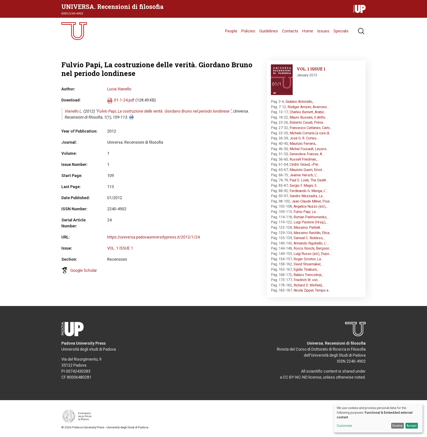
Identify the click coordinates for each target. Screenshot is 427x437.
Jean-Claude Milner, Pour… (312, 201)
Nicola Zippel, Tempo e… (312, 290)
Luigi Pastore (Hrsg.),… (311, 222)
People (231, 31)
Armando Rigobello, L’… (311, 243)
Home (307, 31)
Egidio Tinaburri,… (307, 269)
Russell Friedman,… (304, 159)
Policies (248, 31)
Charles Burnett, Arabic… (308, 112)
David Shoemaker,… (308, 264)
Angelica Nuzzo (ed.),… (311, 206)
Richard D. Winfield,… (309, 285)
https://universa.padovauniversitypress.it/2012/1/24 (153, 237)
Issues (323, 31)
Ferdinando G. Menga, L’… (309, 191)
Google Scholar (83, 270)
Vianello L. (74, 111)
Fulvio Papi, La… (306, 212)
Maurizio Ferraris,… (304, 143)
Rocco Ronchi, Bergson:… (313, 248)
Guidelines (268, 31)
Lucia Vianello (119, 89)
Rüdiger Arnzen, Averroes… (308, 107)
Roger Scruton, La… (308, 259)
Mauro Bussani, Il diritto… (309, 117)
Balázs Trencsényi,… (309, 275)
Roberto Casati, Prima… (307, 122)
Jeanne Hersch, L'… (304, 175)
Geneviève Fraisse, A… (307, 154)
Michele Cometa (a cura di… (310, 133)
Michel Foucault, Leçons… (309, 149)
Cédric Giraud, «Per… (305, 164)
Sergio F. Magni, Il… (304, 185)
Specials (340, 31)
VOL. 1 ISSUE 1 (120, 248)
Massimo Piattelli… (308, 227)
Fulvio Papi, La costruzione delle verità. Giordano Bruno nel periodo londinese (163, 111)
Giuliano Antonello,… (300, 101)
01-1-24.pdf (124, 100)
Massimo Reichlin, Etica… (313, 233)
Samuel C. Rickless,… (310, 238)
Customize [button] (344, 425)
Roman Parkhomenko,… (311, 217)
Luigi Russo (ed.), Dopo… (313, 254)
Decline (397, 425)
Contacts (290, 31)
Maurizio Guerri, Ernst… (307, 170)
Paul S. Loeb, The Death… (309, 180)
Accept (412, 425)
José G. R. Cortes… (304, 138)
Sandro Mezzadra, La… (307, 196)
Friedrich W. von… (307, 280)
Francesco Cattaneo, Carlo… (311, 128)
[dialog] (378, 418)
